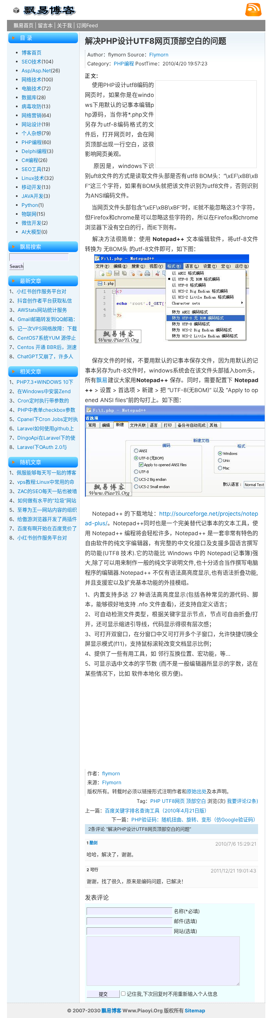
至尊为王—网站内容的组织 (47, 510)
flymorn (111, 773)
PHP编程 (124, 63)
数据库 (29, 97)
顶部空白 (196, 801)
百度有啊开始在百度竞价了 (47, 528)
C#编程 (30, 160)
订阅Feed (87, 25)
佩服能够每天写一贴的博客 (46, 472)
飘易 (101, 380)
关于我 (64, 25)
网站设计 (31, 124)
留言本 (45, 25)
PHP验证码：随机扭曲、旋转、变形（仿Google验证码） (194, 819)
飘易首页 (24, 25)
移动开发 (31, 187)
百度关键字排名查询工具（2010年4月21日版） (157, 810)
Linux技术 (33, 178)
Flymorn (159, 54)
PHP (155, 801)
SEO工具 (31, 169)
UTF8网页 (173, 801)
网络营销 (31, 115)
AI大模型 (31, 232)
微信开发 (31, 223)
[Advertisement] (206, 122)
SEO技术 (31, 61)
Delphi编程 (34, 151)
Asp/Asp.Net (36, 70)
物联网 (29, 214)
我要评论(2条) (242, 801)
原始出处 (197, 791)
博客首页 (31, 52)
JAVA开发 (32, 196)
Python (30, 205)
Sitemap (195, 1010)
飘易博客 (111, 1010)
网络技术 (31, 79)
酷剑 (94, 842)
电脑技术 (31, 88)
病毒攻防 (31, 106)
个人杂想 (31, 133)
